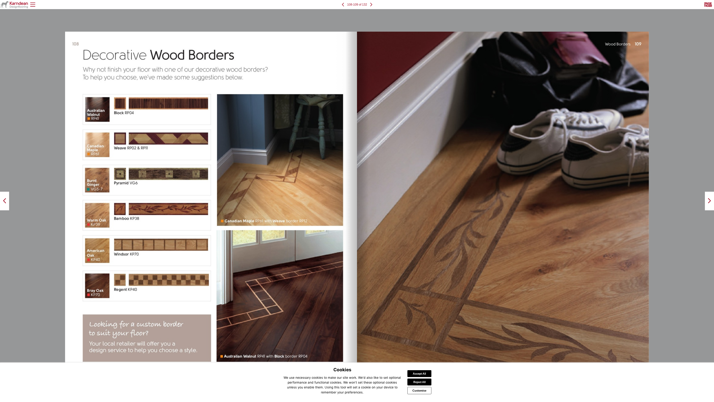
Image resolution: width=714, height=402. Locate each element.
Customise (419, 390)
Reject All (419, 382)
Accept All (419, 373)
